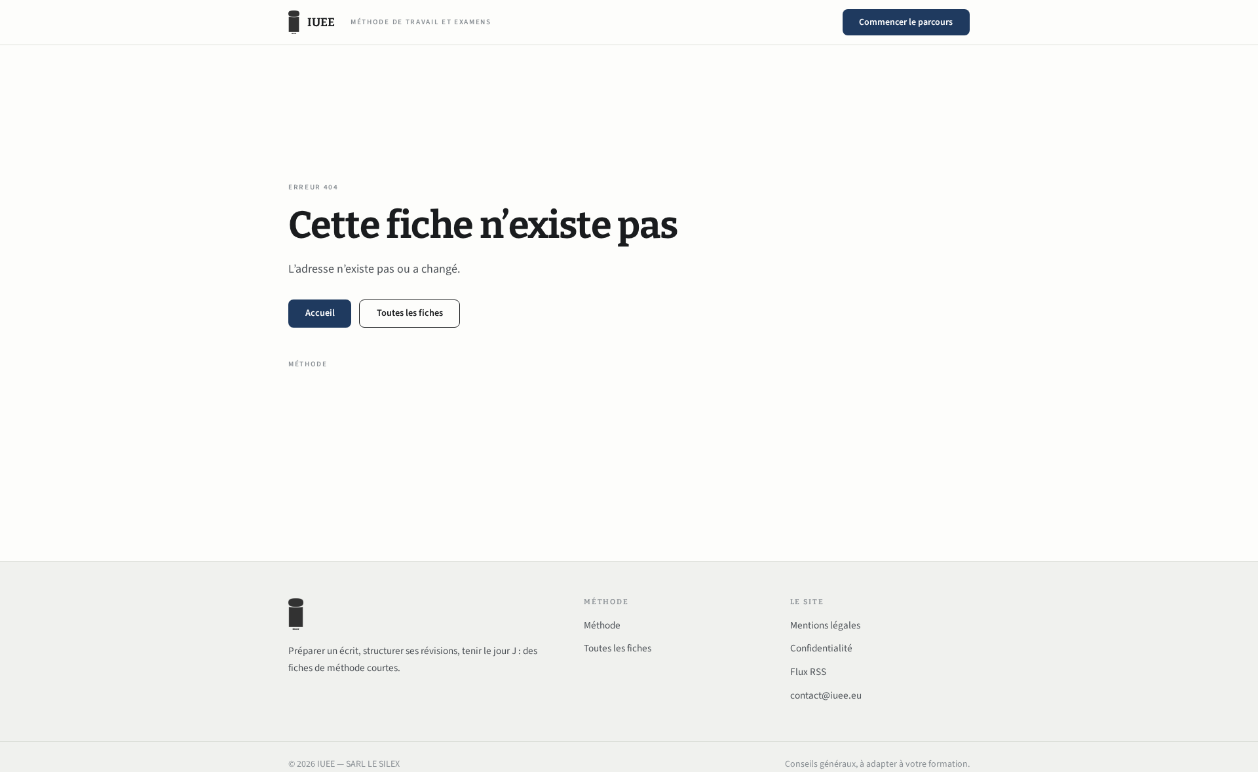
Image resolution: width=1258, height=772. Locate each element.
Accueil (320, 313)
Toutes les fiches (410, 313)
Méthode (308, 364)
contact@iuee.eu (826, 695)
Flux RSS (808, 672)
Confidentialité (821, 648)
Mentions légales (825, 625)
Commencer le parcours (906, 22)
